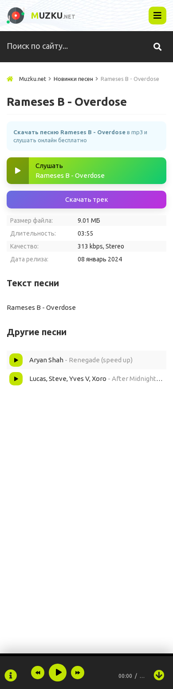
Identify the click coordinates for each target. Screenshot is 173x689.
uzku (53, 15)
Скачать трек (86, 199)
